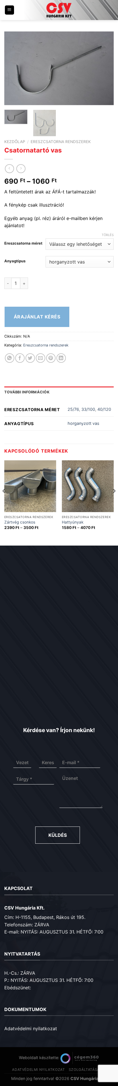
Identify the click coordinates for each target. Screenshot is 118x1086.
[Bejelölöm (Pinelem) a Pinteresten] (51, 358)
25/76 (73, 409)
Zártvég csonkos (19, 522)
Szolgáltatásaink (87, 1069)
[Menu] (9, 10)
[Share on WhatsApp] (9, 358)
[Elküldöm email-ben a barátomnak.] (40, 358)
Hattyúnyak (72, 522)
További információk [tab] (27, 392)
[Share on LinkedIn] (61, 358)
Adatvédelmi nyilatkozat (30, 1028)
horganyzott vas (83, 423)
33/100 (88, 409)
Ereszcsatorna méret (23, 243)
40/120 (104, 409)
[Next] (104, 68)
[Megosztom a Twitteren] (30, 358)
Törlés (108, 235)
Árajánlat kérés (37, 317)
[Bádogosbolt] (59, 10)
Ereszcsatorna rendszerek (61, 141)
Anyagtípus (14, 261)
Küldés (57, 835)
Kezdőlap (14, 141)
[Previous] (14, 68)
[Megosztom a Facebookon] (20, 358)
